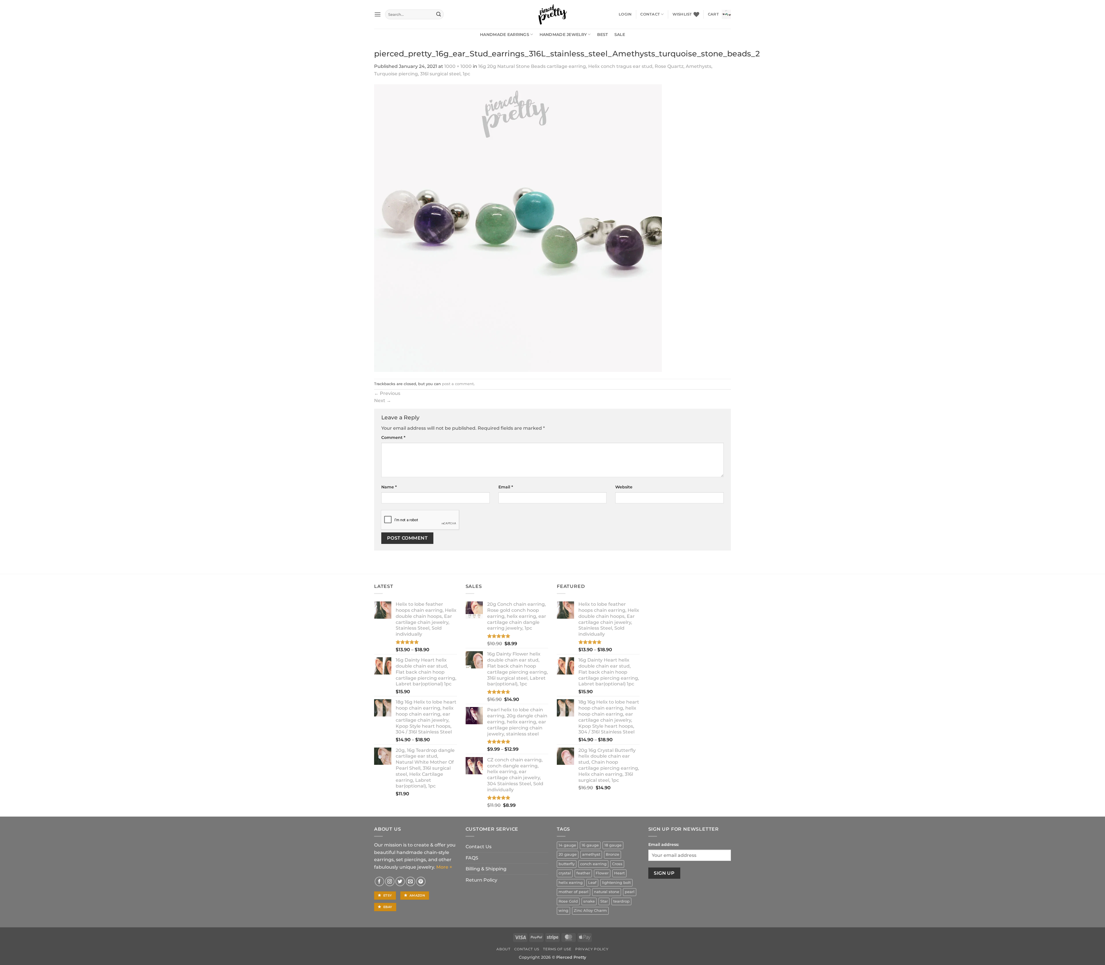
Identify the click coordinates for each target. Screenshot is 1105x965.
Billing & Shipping (486, 869)
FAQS (472, 858)
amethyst (591, 854)
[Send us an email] (410, 881)
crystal (565, 873)
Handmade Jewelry (563, 34)
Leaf (592, 882)
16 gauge (590, 845)
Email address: (663, 844)
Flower (602, 873)
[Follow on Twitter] (400, 881)
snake (589, 901)
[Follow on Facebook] (379, 881)
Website (623, 487)
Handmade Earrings (504, 34)
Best (602, 34)
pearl (630, 892)
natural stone (606, 892)
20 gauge (568, 854)
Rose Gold (568, 901)
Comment (393, 437)
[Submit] (438, 14)
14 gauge (567, 845)
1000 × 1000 (458, 66)
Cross (617, 864)
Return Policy (481, 880)
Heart (619, 873)
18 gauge (613, 845)
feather (583, 873)
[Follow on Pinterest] (421, 881)
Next (382, 400)
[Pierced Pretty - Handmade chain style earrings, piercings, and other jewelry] (552, 14)
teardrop (621, 901)
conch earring (593, 864)
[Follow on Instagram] (390, 881)
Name (389, 487)
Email (505, 487)
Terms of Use (557, 949)
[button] (377, 14)
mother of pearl (573, 892)
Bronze (612, 854)
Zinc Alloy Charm (590, 910)
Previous (387, 393)
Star (604, 901)
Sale (619, 34)
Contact (650, 14)
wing (563, 910)
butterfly (567, 864)
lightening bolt (616, 882)
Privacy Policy (592, 949)
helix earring (571, 882)
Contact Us (478, 846)
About (503, 949)
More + (444, 867)
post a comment (458, 384)
